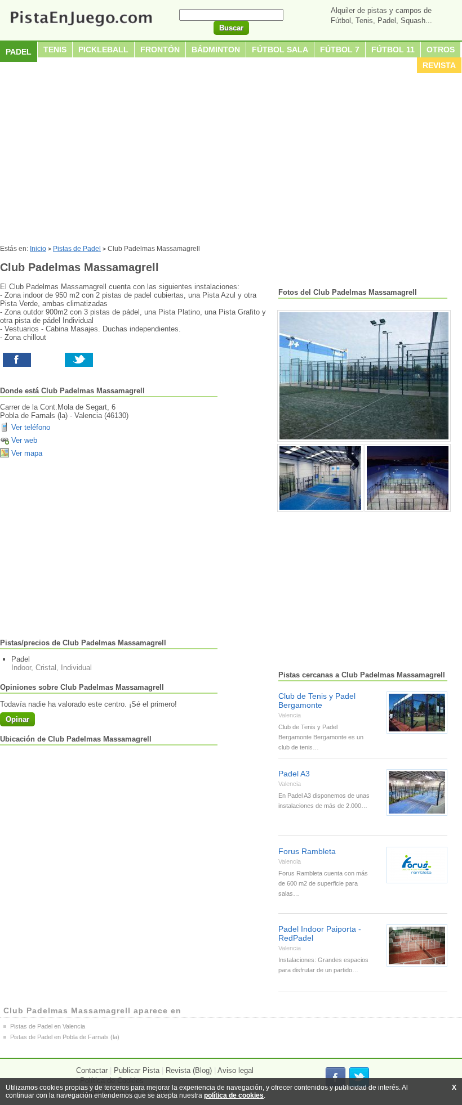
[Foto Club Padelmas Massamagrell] (364, 376)
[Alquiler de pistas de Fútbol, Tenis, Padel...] (81, 27)
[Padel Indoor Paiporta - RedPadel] (417, 945)
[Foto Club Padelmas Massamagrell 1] (320, 477)
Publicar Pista (136, 1070)
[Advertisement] (231, 160)
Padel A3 (294, 773)
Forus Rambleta (307, 851)
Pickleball (103, 49)
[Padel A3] (417, 792)
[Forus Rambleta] (417, 865)
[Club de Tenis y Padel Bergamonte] (417, 712)
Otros (441, 49)
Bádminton (216, 49)
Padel (19, 51)
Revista (439, 65)
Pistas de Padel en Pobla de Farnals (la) (64, 1037)
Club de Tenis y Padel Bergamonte (317, 700)
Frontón (160, 49)
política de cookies (234, 1095)
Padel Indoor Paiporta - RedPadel (319, 933)
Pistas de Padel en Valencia (47, 1026)
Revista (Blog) (189, 1070)
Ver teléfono (30, 427)
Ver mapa (26, 453)
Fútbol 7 (339, 49)
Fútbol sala (280, 49)
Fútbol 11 (393, 49)
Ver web (24, 440)
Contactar (92, 1070)
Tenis (54, 49)
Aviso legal (235, 1070)
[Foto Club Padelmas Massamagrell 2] (407, 477)
